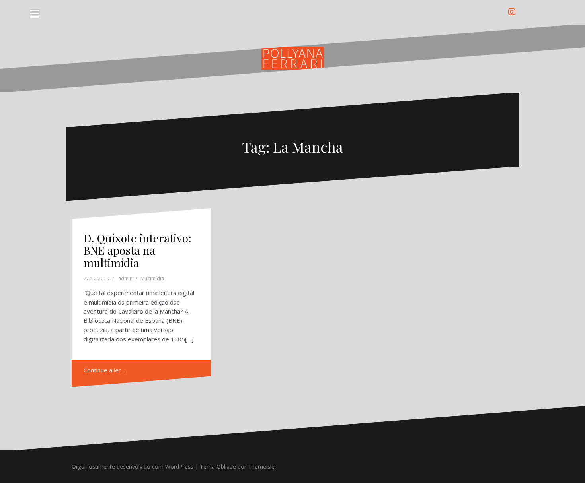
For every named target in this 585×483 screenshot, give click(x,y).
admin (125, 278)
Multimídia (152, 278)
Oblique (226, 466)
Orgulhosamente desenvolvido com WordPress (132, 466)
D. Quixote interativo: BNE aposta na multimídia (137, 250)
